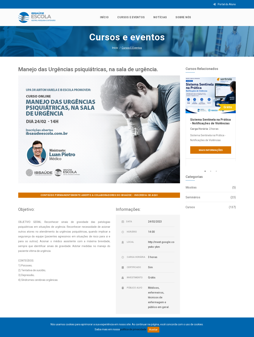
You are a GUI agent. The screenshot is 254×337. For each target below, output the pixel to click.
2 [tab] (211, 171)
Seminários (211, 197)
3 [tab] (216, 171)
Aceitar (153, 329)
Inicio (115, 47)
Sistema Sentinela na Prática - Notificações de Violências (210, 121)
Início (104, 17)
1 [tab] (205, 171)
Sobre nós (183, 17)
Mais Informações (211, 150)
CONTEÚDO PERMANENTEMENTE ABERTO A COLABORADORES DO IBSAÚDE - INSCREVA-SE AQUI (99, 195)
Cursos (211, 207)
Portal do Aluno (226, 4)
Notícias (160, 17)
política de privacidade (133, 329)
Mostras (211, 187)
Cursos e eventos (131, 17)
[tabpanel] (211, 117)
